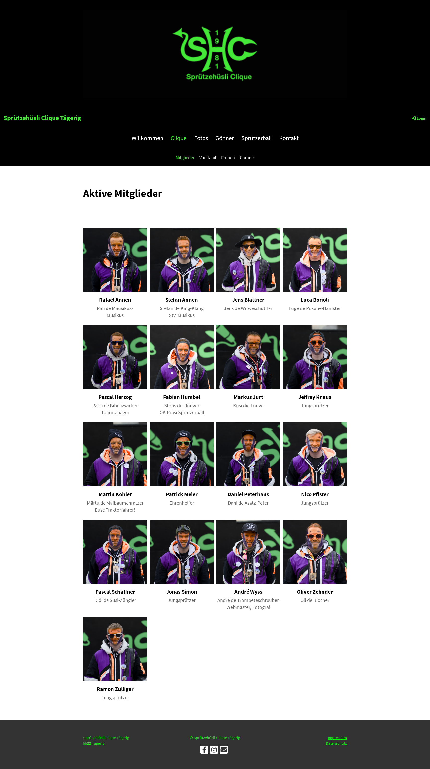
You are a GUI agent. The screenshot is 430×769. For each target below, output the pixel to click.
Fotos (201, 138)
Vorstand (207, 157)
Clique (179, 138)
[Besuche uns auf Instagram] (214, 751)
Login (421, 118)
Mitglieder (185, 157)
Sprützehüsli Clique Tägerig (42, 118)
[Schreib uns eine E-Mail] (224, 751)
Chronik (247, 157)
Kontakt (289, 138)
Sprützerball (256, 138)
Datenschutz (336, 743)
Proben (228, 157)
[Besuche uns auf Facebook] (204, 751)
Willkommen (147, 138)
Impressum (337, 737)
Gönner (224, 138)
